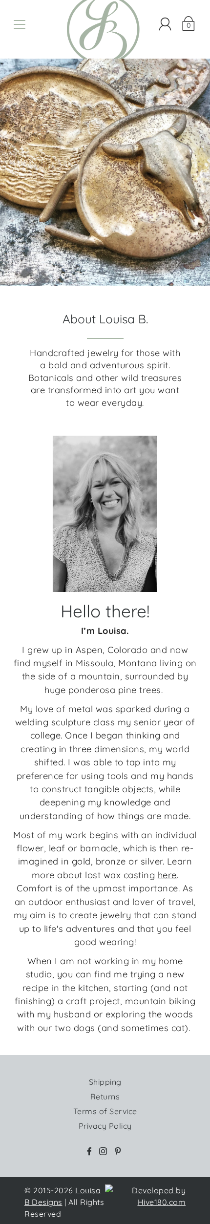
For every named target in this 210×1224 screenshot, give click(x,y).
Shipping (105, 1082)
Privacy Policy (105, 1126)
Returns (105, 1096)
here (167, 875)
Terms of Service (105, 1111)
